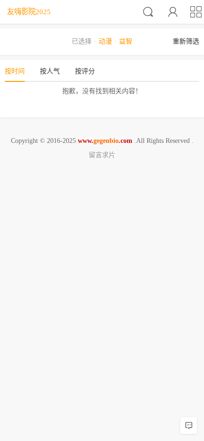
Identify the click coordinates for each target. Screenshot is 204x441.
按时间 (15, 71)
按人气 (50, 71)
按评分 (85, 71)
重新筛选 (186, 41)
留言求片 (102, 155)
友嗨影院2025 (29, 12)
